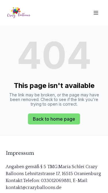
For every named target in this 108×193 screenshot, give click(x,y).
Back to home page (54, 119)
